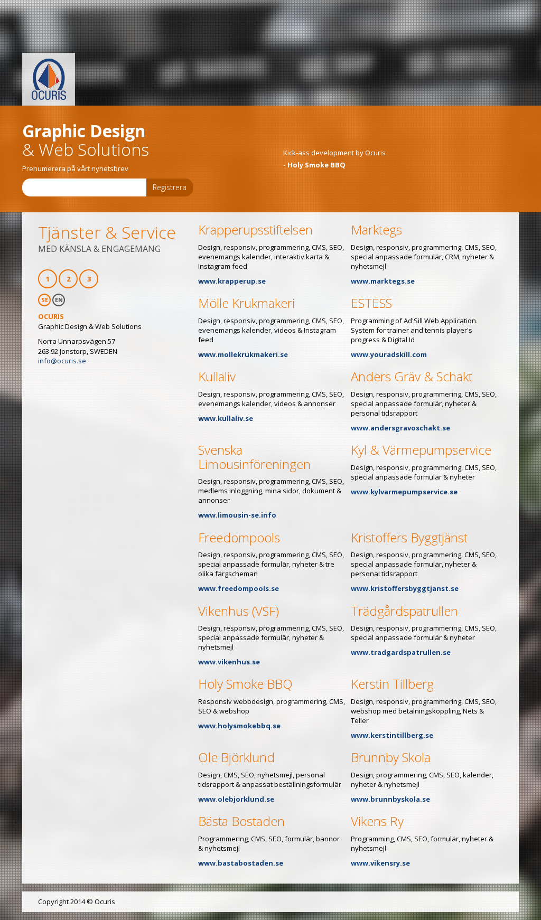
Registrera (169, 187)
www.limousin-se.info (237, 515)
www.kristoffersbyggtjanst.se (405, 588)
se (44, 300)
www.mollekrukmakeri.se (243, 354)
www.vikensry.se (380, 863)
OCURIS (48, 79)
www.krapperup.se (232, 281)
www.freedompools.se (238, 588)
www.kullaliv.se (225, 418)
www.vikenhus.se (229, 661)
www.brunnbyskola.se (390, 799)
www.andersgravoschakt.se (400, 428)
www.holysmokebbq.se (239, 725)
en (59, 300)
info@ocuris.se (62, 360)
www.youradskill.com (389, 354)
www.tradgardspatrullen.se (401, 652)
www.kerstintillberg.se (392, 735)
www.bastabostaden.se (240, 863)
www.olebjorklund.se (236, 799)
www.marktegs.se (383, 281)
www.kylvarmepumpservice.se (404, 491)
